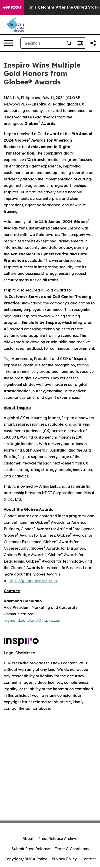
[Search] (69, 43)
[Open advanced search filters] (80, 43)
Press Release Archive (57, 838)
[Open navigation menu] (8, 43)
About (28, 838)
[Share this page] (93, 43)
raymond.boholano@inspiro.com (32, 620)
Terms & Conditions (72, 848)
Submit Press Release (31, 848)
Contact (88, 859)
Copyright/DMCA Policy (25, 859)
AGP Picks (12, 7)
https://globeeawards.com (33, 580)
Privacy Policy (64, 859)
